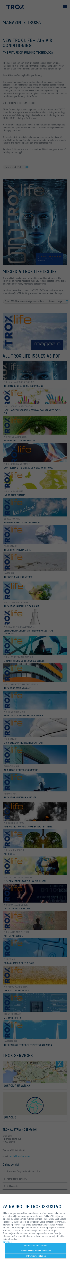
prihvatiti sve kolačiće (36, 1255)
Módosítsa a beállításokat (36, 1245)
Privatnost (7, 1241)
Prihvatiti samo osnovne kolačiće (36, 1250)
